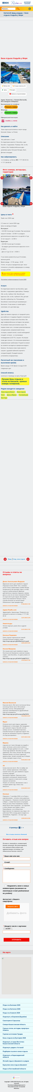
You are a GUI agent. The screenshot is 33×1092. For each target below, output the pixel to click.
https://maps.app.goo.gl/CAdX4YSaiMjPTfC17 (16, 658)
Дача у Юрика (11, 395)
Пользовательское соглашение (16, 1086)
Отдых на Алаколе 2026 (11, 1013)
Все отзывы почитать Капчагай (16, 834)
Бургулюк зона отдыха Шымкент (15, 1065)
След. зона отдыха (19, 559)
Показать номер (11, 107)
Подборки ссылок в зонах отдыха (15, 1051)
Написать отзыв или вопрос (18, 94)
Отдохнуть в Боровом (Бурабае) (15, 1017)
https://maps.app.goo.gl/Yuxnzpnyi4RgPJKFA (16, 714)
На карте (13, 90)
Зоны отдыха (17, 13)
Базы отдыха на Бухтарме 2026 (14, 1038)
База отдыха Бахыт (8, 392)
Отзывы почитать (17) (20, 86)
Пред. (10, 559)
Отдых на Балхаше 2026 (11, 1005)
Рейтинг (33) (6, 86)
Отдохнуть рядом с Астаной (13, 1047)
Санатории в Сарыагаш (11, 1020)
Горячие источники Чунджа (13, 1034)
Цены (5, 90)
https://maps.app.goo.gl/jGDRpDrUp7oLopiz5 (16, 641)
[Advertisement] (16, 39)
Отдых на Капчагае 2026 (11, 1009)
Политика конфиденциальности (16, 1085)
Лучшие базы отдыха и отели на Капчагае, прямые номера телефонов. (14, 381)
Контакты (16, 1088)
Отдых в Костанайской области (14, 1069)
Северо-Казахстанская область (14, 1024)
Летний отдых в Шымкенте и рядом (16, 1061)
